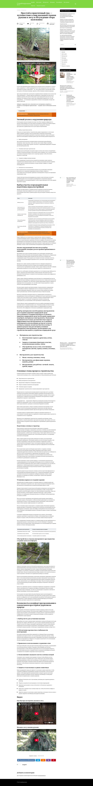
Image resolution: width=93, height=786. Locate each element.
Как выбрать (59, 2)
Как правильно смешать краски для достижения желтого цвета (70, 262)
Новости (33, 5)
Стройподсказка (24, 3)
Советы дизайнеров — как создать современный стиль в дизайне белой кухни (71, 76)
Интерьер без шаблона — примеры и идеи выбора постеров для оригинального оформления (67, 87)
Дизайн (33, 2)
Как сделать (66, 2)
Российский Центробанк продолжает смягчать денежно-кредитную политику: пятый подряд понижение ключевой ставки (67, 38)
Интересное (45, 2)
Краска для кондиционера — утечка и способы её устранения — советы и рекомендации (70, 98)
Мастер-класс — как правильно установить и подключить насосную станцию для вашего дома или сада (68, 344)
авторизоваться (42, 775)
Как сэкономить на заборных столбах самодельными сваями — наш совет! (71, 180)
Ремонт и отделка (41, 5)
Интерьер (52, 2)
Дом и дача (38, 2)
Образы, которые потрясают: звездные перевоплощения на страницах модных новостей (67, 21)
